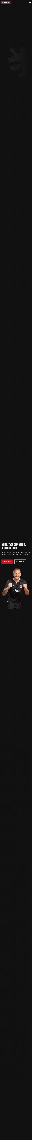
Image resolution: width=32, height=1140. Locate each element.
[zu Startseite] (6, 2)
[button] (29, 2)
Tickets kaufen (7, 562)
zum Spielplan (20, 562)
